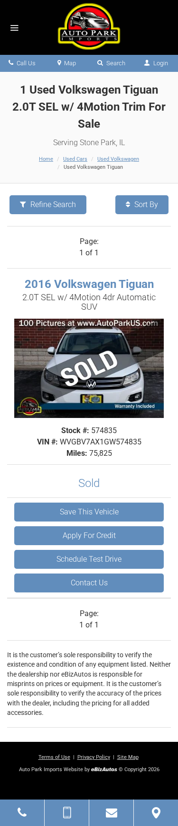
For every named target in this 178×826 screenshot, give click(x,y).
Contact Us (89, 582)
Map (69, 63)
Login (160, 63)
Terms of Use (54, 757)
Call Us (25, 63)
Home (46, 159)
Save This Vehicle (89, 511)
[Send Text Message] (67, 813)
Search (115, 63)
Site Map (128, 757)
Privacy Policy (93, 757)
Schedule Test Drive (89, 559)
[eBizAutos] (104, 770)
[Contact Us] (111, 813)
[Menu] (14, 28)
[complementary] (149, 797)
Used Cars (75, 159)
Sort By (145, 204)
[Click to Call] (22, 813)
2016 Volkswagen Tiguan (89, 284)
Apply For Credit (89, 535)
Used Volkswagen (118, 159)
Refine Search (52, 204)
